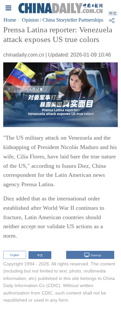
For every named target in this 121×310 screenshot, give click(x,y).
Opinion (30, 20)
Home (10, 20)
